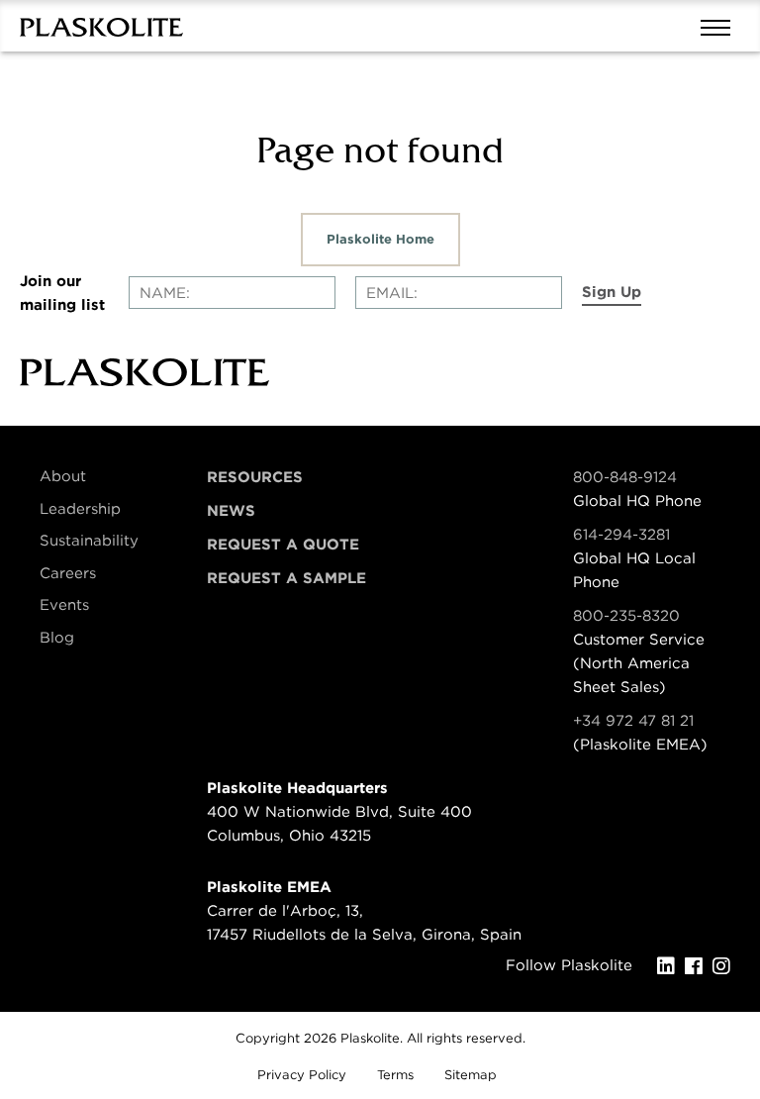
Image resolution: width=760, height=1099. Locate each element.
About (63, 476)
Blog (57, 638)
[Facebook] (698, 966)
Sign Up (611, 292)
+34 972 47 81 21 (633, 721)
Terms (395, 1074)
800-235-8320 (626, 616)
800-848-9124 (625, 477)
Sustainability (89, 541)
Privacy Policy (301, 1074)
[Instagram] (726, 966)
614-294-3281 (621, 535)
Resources (255, 477)
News (231, 511)
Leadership (80, 509)
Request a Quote (283, 544)
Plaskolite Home (380, 239)
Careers (68, 573)
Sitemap (470, 1074)
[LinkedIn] (671, 966)
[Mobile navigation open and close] (720, 26)
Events (64, 605)
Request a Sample (286, 578)
